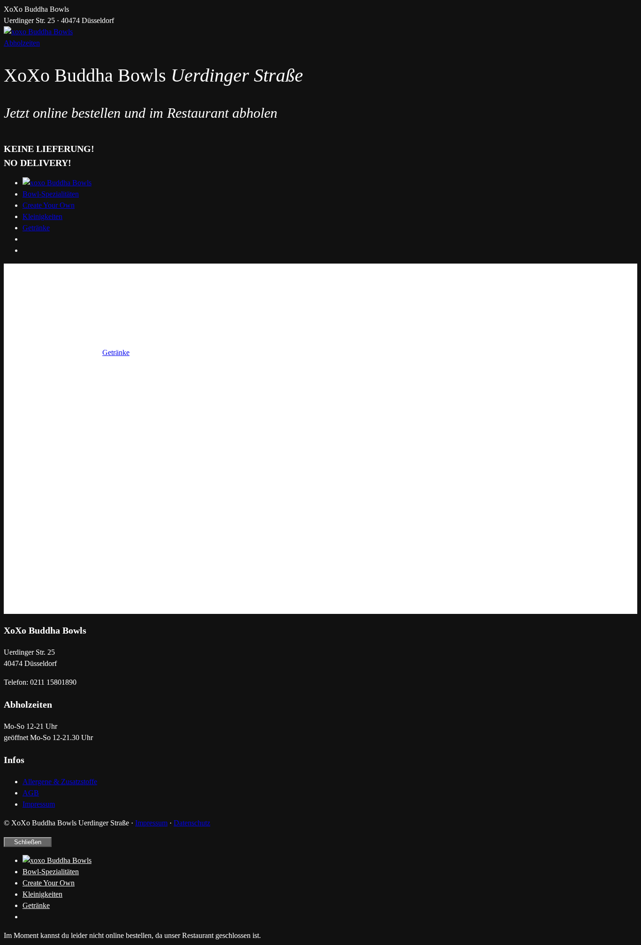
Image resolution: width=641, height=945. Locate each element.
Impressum (39, 804)
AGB (31, 793)
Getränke (36, 228)
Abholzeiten (22, 43)
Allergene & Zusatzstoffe (60, 782)
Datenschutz (192, 823)
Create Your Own (49, 205)
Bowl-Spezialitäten (51, 194)
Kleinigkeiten (42, 216)
